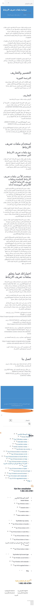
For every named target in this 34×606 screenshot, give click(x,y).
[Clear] (10, 420)
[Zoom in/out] (28, 600)
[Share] (31, 600)
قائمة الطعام (28, 4)
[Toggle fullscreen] (29, 600)
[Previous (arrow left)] (32, 603)
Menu (31, 435)
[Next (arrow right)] (31, 603)
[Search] (29, 423)
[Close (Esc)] (32, 600)
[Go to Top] (17, 411)
